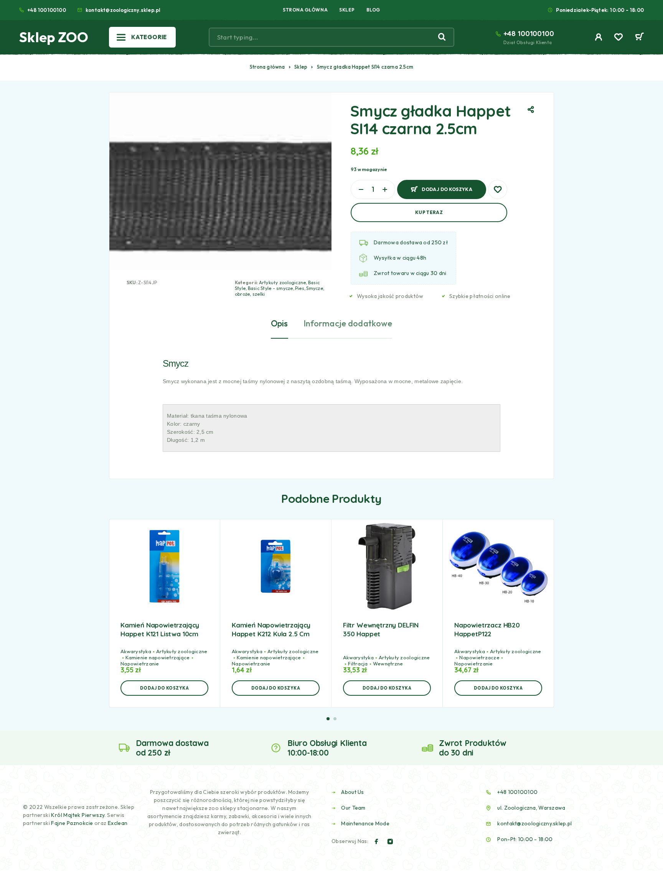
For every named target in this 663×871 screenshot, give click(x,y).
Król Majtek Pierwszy (77, 815)
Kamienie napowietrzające (157, 657)
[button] (164, 688)
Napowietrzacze (479, 657)
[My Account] (598, 37)
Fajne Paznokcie (72, 823)
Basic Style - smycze (270, 288)
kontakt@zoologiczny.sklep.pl (123, 10)
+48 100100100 (46, 10)
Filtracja (358, 663)
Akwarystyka (135, 651)
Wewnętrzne (388, 663)
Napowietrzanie (139, 663)
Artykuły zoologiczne (282, 282)
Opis (279, 323)
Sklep (347, 10)
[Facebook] (376, 841)
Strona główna (267, 67)
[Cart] (639, 37)
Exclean (118, 823)
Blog (373, 10)
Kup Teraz (429, 212)
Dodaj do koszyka (447, 186)
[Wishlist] (618, 38)
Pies (299, 288)
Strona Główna (305, 10)
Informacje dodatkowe (348, 323)
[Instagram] (390, 841)
